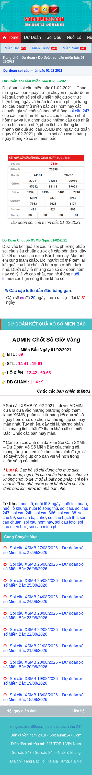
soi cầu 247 (78, 111)
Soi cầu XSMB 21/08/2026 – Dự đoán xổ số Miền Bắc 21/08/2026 (43, 648)
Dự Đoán (32, 37)
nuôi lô (27, 504)
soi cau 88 (66, 513)
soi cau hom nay (38, 522)
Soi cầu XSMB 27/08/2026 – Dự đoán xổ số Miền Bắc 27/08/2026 (43, 550)
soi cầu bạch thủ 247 (65, 726)
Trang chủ (10, 57)
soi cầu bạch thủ (63, 517)
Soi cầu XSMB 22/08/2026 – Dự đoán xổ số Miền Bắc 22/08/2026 (43, 631)
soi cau (66, 508)
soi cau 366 (44, 513)
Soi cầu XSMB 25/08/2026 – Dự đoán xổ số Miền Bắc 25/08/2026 (43, 582)
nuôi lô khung (15, 508)
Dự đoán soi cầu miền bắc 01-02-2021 (32, 70)
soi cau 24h (22, 513)
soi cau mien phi (44, 527)
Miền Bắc (12, 48)
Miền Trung (41, 48)
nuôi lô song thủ (43, 508)
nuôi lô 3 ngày (47, 504)
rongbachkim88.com (27, 726)
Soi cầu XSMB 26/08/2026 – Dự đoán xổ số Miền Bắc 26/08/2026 (43, 566)
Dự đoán (28, 57)
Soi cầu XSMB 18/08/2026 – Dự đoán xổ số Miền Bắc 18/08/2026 (43, 697)
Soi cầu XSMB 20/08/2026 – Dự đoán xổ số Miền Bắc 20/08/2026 (43, 664)
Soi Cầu (54, 37)
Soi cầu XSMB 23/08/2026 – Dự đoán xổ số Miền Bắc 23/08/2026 (43, 615)
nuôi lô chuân (74, 504)
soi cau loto (65, 522)
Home (12, 37)
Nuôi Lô (74, 37)
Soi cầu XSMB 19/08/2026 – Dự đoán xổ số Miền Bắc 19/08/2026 (43, 680)
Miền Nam (71, 48)
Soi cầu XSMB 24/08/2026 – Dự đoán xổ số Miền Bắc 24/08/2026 (43, 599)
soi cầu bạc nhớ (31, 517)
